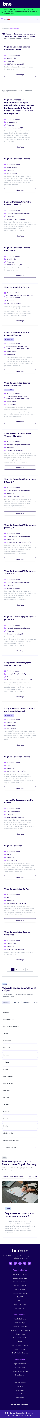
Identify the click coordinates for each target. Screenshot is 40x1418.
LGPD (20, 1379)
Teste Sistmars (20, 1308)
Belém (5, 1069)
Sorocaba (6, 1112)
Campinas (7, 1041)
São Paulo (7, 1048)
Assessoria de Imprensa (19, 1404)
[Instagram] (20, 1263)
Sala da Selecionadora (20, 1345)
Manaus (6, 1097)
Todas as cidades (9, 1147)
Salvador (6, 1055)
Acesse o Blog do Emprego (13, 1177)
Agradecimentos (20, 1364)
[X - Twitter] (24, 1263)
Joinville (6, 1034)
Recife (5, 1126)
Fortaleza (6, 1090)
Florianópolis (8, 1133)
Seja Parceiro (20, 1349)
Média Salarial (20, 1289)
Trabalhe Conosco (20, 1383)
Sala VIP (20, 1297)
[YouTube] (29, 1263)
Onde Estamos (20, 1375)
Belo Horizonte (8, 1019)
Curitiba (6, 1012)
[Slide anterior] (30, 1176)
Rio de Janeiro (8, 1083)
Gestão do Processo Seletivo (20, 1330)
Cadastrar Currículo (20, 1278)
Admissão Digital (20, 1319)
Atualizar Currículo (20, 1274)
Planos (20, 1342)
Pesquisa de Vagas (20, 1293)
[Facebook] (15, 1263)
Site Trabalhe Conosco (20, 1353)
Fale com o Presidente (20, 1371)
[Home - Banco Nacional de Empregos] (11, 4)
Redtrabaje (20, 1398)
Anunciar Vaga (20, 1323)
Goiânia (6, 1062)
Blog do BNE (20, 1367)
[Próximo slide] (36, 1176)
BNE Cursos (20, 1390)
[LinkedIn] (10, 1263)
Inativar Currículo (20, 1285)
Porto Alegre (8, 1076)
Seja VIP (20, 1301)
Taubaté (6, 1105)
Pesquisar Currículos (20, 1338)
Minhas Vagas (20, 1334)
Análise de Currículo (20, 1282)
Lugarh (20, 1386)
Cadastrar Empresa (20, 1326)
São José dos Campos (11, 1140)
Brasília (6, 1119)
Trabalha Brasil (20, 1394)
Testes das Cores (20, 1304)
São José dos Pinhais (11, 1026)
